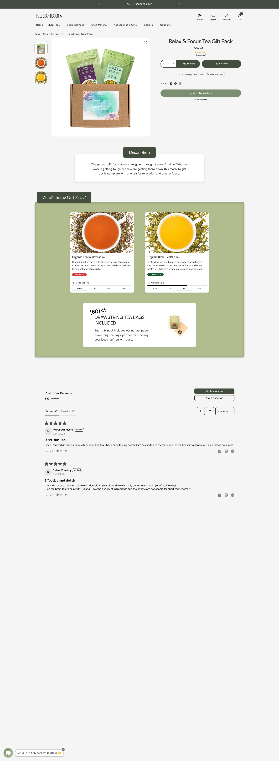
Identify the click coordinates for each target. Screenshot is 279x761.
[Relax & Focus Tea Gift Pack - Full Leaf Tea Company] (145, 42)
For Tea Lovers (57, 34)
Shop (45, 34)
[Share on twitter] (226, 451)
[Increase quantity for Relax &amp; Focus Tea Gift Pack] (173, 63)
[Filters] (210, 411)
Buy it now (222, 63)
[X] (175, 83)
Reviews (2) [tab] (52, 411)
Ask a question (214, 398)
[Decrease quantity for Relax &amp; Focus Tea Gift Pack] (163, 63)
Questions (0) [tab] (68, 411)
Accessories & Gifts (125, 24)
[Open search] (201, 411)
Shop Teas (54, 24)
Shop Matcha (99, 24)
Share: (163, 84)
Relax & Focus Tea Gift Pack (201, 41)
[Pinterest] (180, 83)
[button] (8, 752)
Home (39, 24)
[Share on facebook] (220, 451)
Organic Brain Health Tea (163, 257)
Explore (148, 24)
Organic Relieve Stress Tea (88, 257)
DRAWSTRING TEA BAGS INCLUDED (120, 320)
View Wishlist (201, 99)
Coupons (165, 24)
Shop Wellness (75, 24)
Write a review (214, 391)
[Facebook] (171, 83)
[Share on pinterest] (232, 451)
